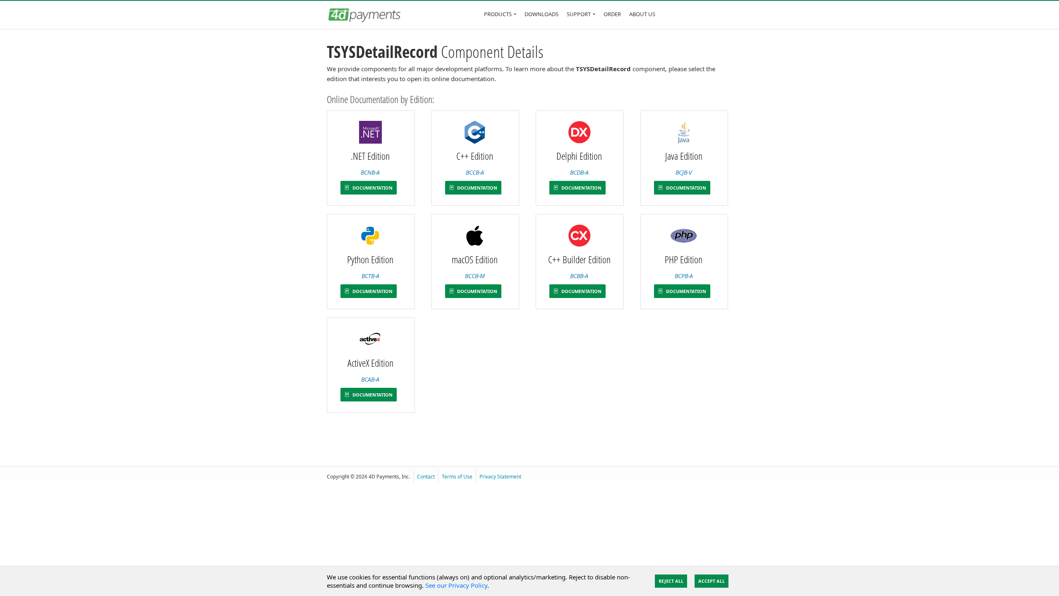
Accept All (711, 581)
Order (612, 14)
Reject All (671, 581)
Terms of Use (457, 476)
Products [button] (498, 14)
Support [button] (579, 14)
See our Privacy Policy (456, 585)
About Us (642, 14)
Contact (426, 476)
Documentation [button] (372, 188)
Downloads (541, 14)
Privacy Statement (500, 476)
